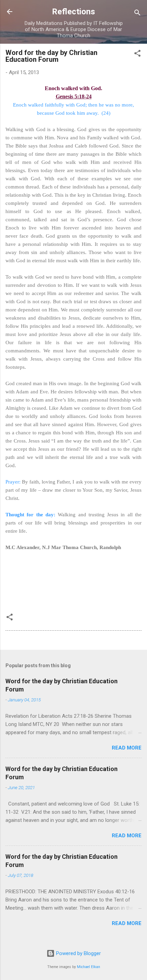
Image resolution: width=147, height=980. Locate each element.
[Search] (137, 13)
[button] (137, 54)
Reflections (73, 11)
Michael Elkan (88, 967)
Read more (127, 748)
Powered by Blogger (78, 953)
